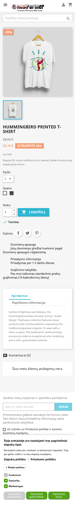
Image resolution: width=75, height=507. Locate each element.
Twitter (27, 233)
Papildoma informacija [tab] (28, 302)
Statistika (14, 480)
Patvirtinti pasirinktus (36, 495)
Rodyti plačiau (16, 467)
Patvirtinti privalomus (14, 495)
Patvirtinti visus (59, 495)
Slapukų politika (15, 459)
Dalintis (18, 233)
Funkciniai (15, 475)
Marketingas (16, 486)
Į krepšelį (33, 212)
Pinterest (37, 233)
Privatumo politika (43, 459)
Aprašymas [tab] (20, 296)
